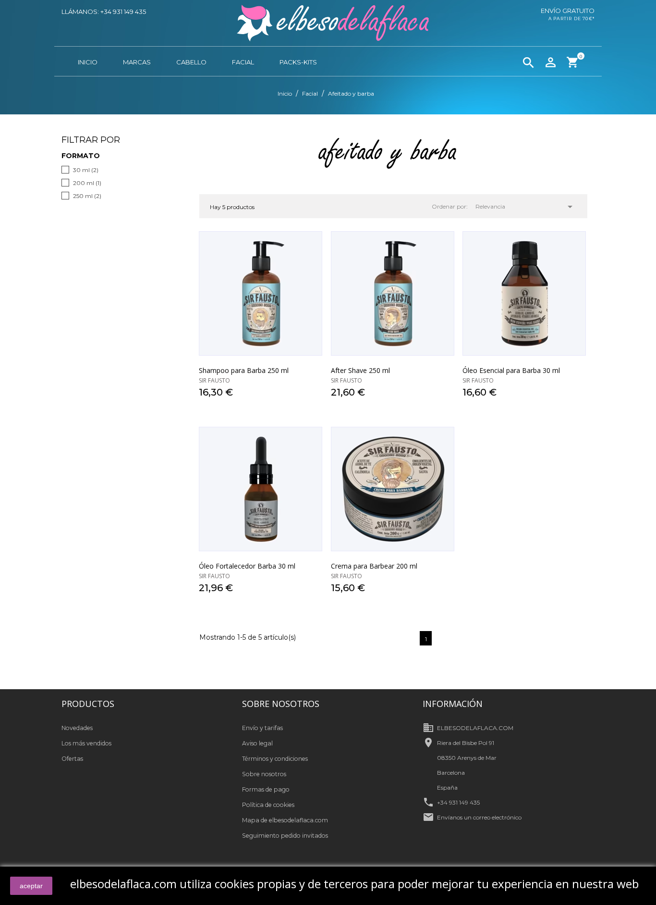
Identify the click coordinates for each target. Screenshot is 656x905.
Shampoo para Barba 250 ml (244, 370)
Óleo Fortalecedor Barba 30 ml (247, 565)
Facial (243, 62)
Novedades (77, 727)
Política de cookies (268, 804)
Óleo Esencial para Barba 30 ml (511, 370)
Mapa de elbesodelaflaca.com (285, 820)
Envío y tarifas (262, 727)
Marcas (137, 62)
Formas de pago (266, 789)
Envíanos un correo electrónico (479, 817)
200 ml (87, 182)
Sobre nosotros (264, 774)
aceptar (31, 886)
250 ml (87, 195)
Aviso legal (257, 743)
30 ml (85, 170)
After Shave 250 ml (360, 370)
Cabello (191, 62)
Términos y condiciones (275, 758)
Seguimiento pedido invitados (285, 835)
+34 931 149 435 (458, 802)
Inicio (87, 62)
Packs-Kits (298, 62)
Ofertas (72, 758)
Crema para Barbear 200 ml (374, 565)
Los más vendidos (86, 743)
